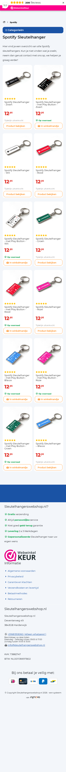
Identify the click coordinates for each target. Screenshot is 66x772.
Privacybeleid (15, 576)
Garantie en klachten (19, 582)
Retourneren (14, 599)
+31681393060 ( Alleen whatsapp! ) (27, 634)
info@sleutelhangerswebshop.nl (26, 645)
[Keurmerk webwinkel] (20, 556)
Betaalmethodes (17, 593)
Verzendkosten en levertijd (23, 587)
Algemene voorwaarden (21, 570)
